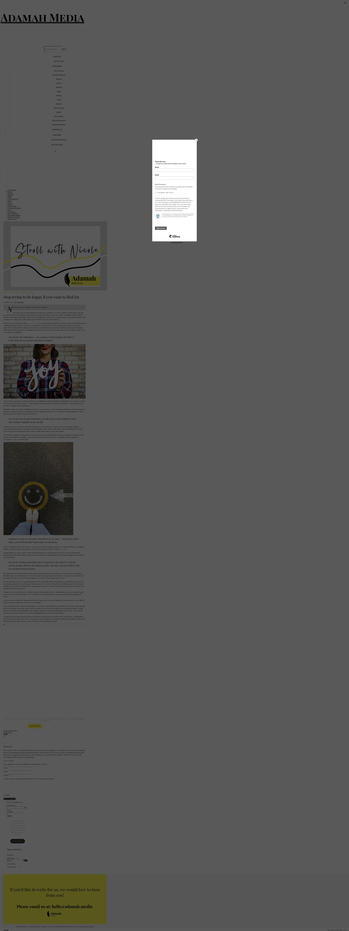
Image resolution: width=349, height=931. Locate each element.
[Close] (196, 140)
